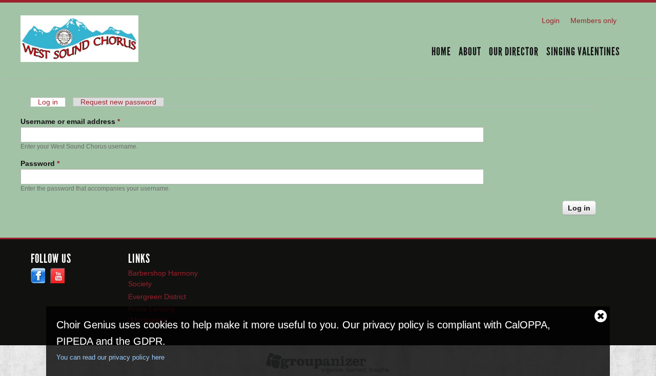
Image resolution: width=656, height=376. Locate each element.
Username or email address (70, 121)
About (470, 52)
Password (39, 163)
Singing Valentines (583, 52)
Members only (593, 20)
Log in (52, 102)
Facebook (38, 275)
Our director (514, 52)
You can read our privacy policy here (110, 357)
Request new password (118, 102)
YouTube (57, 275)
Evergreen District (157, 297)
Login (551, 20)
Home (441, 52)
